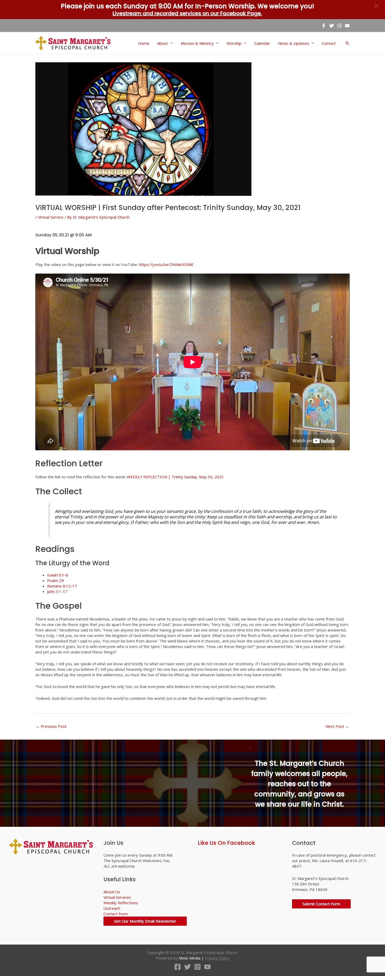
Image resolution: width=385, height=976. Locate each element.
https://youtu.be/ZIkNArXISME (166, 264)
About (162, 43)
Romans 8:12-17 (62, 586)
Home (143, 43)
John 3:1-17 (57, 591)
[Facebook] (323, 25)
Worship (234, 43)
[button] (376, 6)
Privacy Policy (217, 958)
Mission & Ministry (197, 43)
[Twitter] (331, 25)
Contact (329, 43)
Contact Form (115, 913)
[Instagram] (339, 25)
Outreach (111, 908)
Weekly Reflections (120, 902)
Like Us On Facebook (226, 843)
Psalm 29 (55, 580)
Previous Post (51, 726)
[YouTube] (347, 25)
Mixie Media (189, 958)
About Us (111, 891)
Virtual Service (50, 217)
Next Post (337, 726)
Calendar (262, 43)
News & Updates (293, 43)
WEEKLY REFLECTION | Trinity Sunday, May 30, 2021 (175, 476)
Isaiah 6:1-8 (57, 575)
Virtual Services (117, 897)
